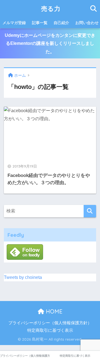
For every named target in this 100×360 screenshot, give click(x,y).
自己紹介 (61, 22)
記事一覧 (40, 22)
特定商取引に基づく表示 (50, 330)
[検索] (90, 211)
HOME (53, 311)
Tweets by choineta (23, 277)
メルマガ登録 (14, 22)
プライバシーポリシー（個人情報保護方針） (50, 323)
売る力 (51, 8)
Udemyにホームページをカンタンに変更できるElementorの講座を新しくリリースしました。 (50, 43)
